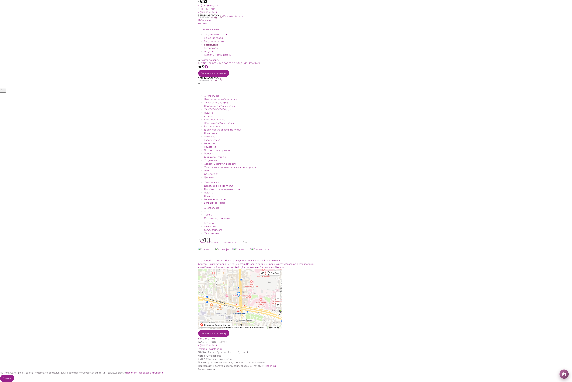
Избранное (204, 20)
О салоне (203, 260)
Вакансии (269, 260)
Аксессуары (211, 48)
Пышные (279, 267)
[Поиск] (199, 83)
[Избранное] (199, 86)
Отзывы (260, 260)
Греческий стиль (225, 267)
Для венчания (267, 267)
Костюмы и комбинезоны (217, 54)
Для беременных (250, 267)
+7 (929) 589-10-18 (208, 5)
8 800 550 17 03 (206, 9)
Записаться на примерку (213, 73)
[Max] (205, 2)
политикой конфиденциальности (144, 372)
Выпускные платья (214, 41)
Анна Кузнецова (207, 267)
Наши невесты (217, 260)
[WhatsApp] (202, 2)
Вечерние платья (214, 37)
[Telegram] (199, 2)
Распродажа (211, 44)
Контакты (203, 23)
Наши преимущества (237, 260)
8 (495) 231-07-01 (207, 12)
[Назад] (3, 90)
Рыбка (238, 267)
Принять (7, 378)
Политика (270, 365)
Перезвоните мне (210, 29)
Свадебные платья (215, 34)
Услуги (208, 51)
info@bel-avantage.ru (210, 348)
